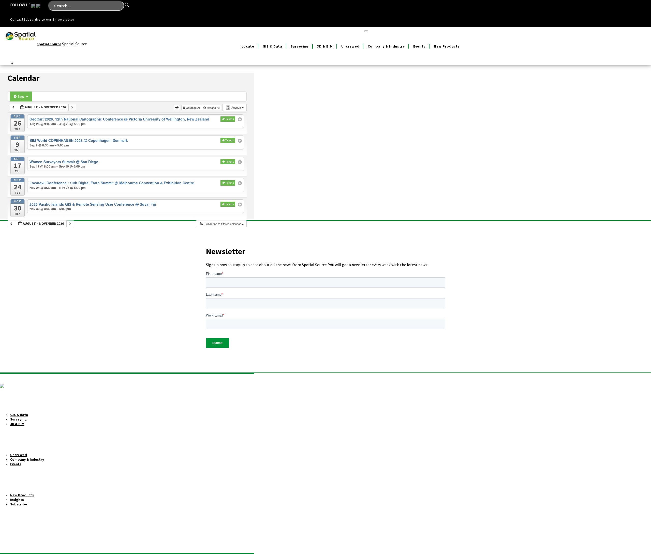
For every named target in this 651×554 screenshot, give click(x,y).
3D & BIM (325, 46)
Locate (248, 46)
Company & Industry (386, 46)
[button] (221, 223)
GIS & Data (272, 46)
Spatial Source (49, 44)
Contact (16, 19)
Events (419, 46)
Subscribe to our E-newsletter (48, 19)
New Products (447, 46)
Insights (17, 499)
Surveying (300, 46)
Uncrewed (350, 46)
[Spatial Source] (21, 44)
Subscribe (18, 504)
